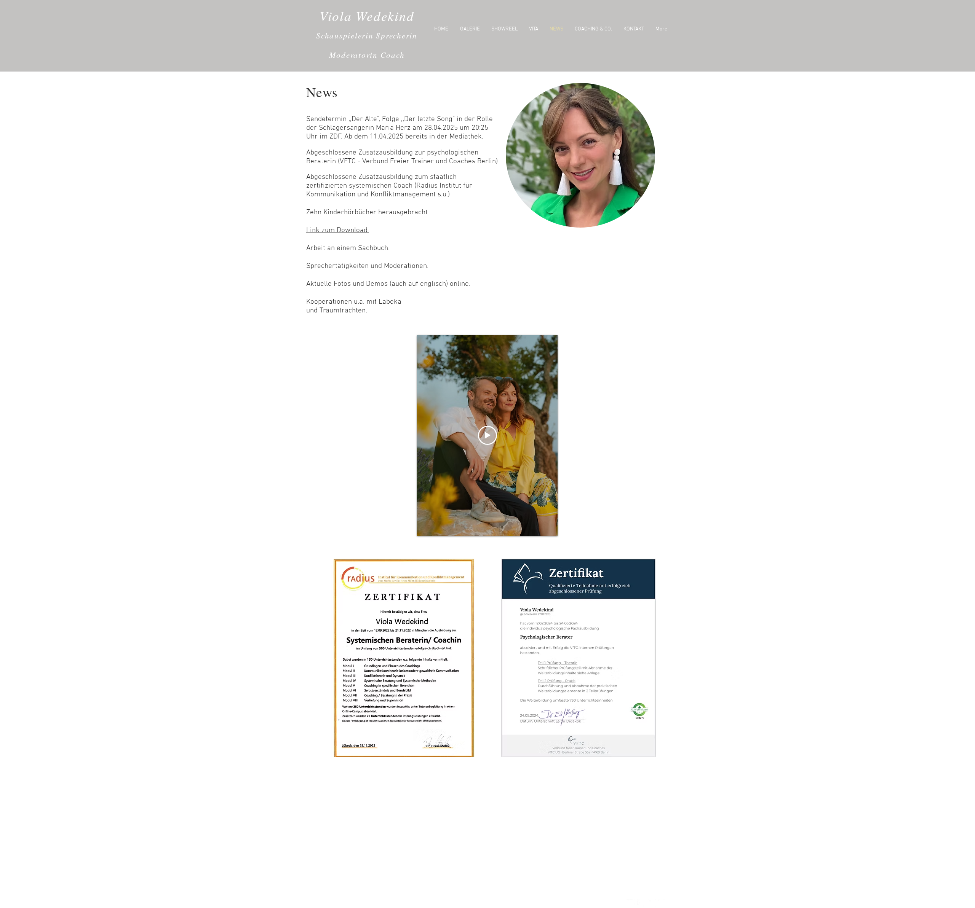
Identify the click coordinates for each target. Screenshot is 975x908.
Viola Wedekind (367, 15)
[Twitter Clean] (631, 903)
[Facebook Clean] (641, 903)
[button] (580, 155)
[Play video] (487, 435)
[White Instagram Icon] (652, 903)
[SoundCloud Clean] (663, 903)
